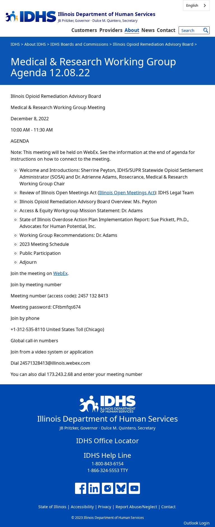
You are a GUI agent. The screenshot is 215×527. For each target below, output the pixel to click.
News (148, 30)
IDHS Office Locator (107, 440)
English (192, 5)
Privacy (104, 506)
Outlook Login (197, 523)
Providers (110, 30)
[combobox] (196, 5)
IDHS (15, 44)
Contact (166, 30)
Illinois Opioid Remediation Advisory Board (153, 44)
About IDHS (35, 44)
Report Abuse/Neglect (136, 506)
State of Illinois (52, 506)
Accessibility (82, 506)
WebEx (60, 273)
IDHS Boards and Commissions (79, 44)
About (132, 30)
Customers (84, 30)
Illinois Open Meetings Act (127, 192)
